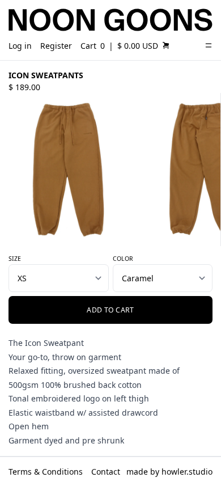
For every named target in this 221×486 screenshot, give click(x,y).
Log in (20, 45)
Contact (105, 471)
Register (56, 45)
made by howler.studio (169, 471)
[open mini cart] (166, 45)
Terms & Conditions (45, 471)
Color (123, 259)
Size (14, 259)
